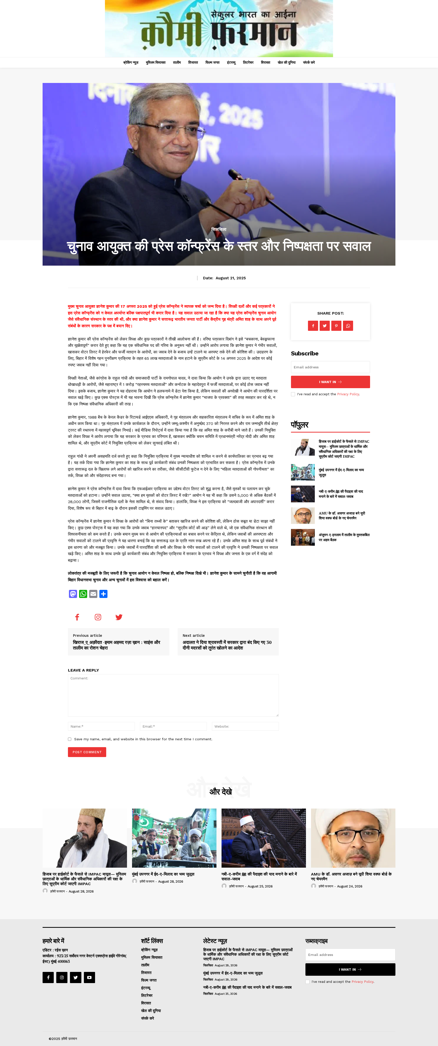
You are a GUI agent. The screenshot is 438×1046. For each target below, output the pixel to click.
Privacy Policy (348, 394)
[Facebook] (77, 618)
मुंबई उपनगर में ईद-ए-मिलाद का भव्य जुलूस (163, 874)
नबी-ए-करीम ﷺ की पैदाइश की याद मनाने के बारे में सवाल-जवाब (341, 494)
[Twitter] (119, 618)
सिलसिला (219, 229)
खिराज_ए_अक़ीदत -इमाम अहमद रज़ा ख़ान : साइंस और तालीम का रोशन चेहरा (116, 645)
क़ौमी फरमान (57, 891)
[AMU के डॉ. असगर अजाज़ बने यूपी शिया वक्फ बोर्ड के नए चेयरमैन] (303, 515)
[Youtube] (89, 977)
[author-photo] (46, 891)
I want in (327, 382)
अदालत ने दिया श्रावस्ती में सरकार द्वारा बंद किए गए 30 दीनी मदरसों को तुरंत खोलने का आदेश (227, 645)
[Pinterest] (336, 326)
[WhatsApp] (348, 326)
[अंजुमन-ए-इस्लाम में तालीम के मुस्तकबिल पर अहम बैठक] (303, 537)
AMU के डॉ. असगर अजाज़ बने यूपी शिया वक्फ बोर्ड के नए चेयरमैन (342, 516)
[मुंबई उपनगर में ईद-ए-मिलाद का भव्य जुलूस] (303, 472)
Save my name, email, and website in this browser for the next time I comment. (143, 739)
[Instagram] (98, 618)
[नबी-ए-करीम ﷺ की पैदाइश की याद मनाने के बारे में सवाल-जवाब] (303, 494)
